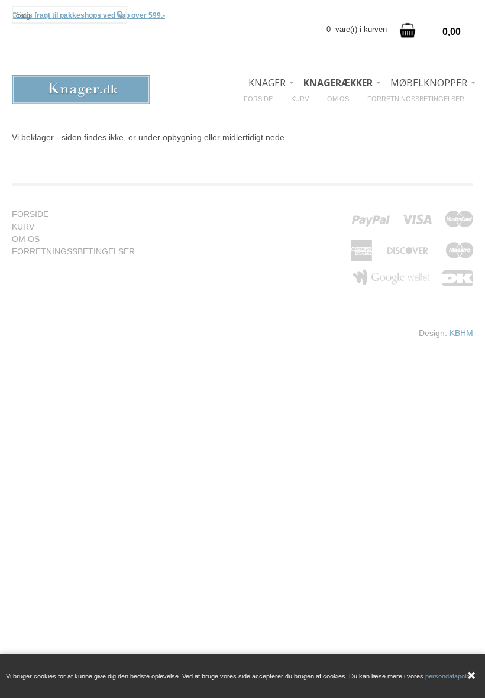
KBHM (461, 333)
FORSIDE (263, 98)
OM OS (342, 98)
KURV (304, 98)
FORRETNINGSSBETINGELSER (420, 98)
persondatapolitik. (450, 676)
